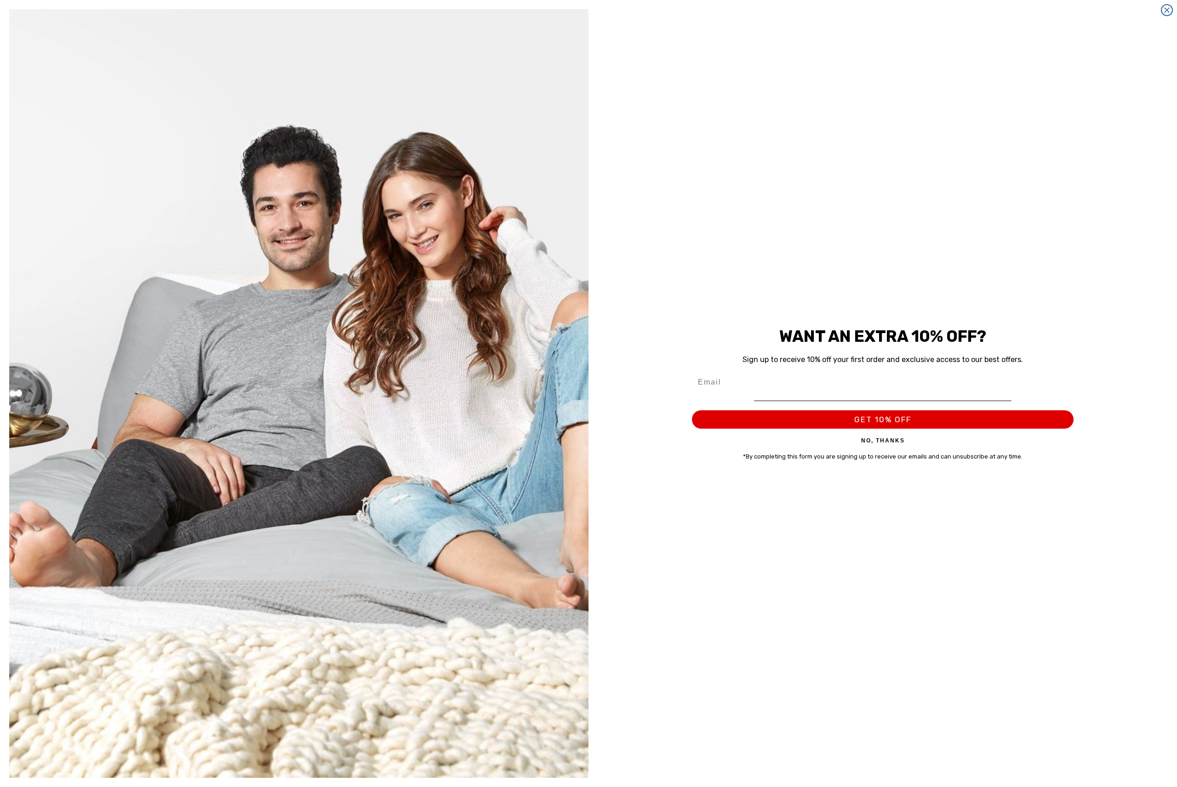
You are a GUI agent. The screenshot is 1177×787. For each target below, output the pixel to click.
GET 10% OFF (882, 419)
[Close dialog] (1166, 10)
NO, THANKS (883, 440)
